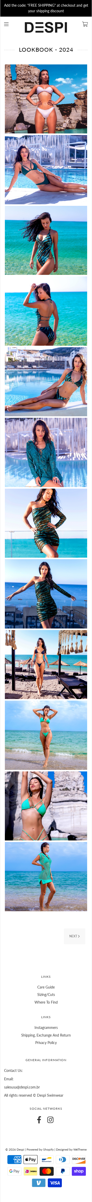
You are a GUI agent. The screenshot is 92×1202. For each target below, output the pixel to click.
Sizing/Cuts (46, 994)
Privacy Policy (46, 1042)
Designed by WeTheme (71, 1149)
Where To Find (46, 1002)
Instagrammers (46, 1027)
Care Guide (46, 987)
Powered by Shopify (40, 1149)
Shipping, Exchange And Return (46, 1035)
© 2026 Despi (15, 1149)
